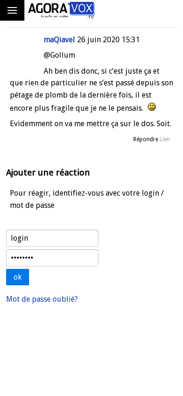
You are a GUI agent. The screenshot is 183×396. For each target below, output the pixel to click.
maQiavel (59, 39)
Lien (165, 139)
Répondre (145, 139)
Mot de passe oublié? (42, 299)
